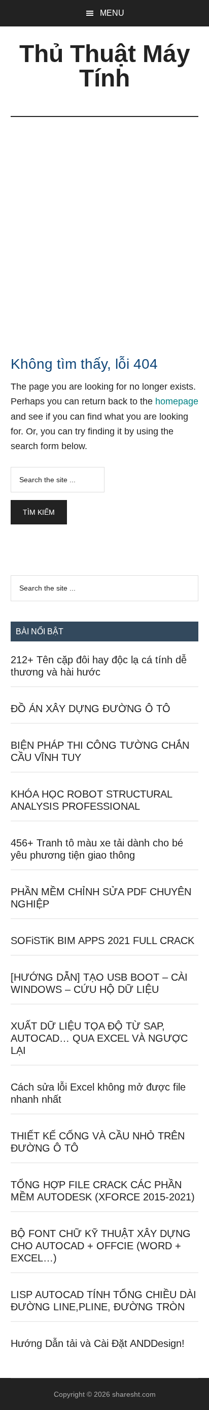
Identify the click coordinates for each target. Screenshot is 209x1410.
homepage (176, 401)
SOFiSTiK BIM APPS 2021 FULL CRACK (102, 940)
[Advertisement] (104, 227)
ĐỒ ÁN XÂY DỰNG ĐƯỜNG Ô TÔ (90, 708)
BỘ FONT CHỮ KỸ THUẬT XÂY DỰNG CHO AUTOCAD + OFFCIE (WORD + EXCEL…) (101, 1246)
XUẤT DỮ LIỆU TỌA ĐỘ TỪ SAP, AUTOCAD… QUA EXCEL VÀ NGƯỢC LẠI (99, 1038)
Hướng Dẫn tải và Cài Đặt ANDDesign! (98, 1343)
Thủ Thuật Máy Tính (104, 66)
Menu (112, 13)
